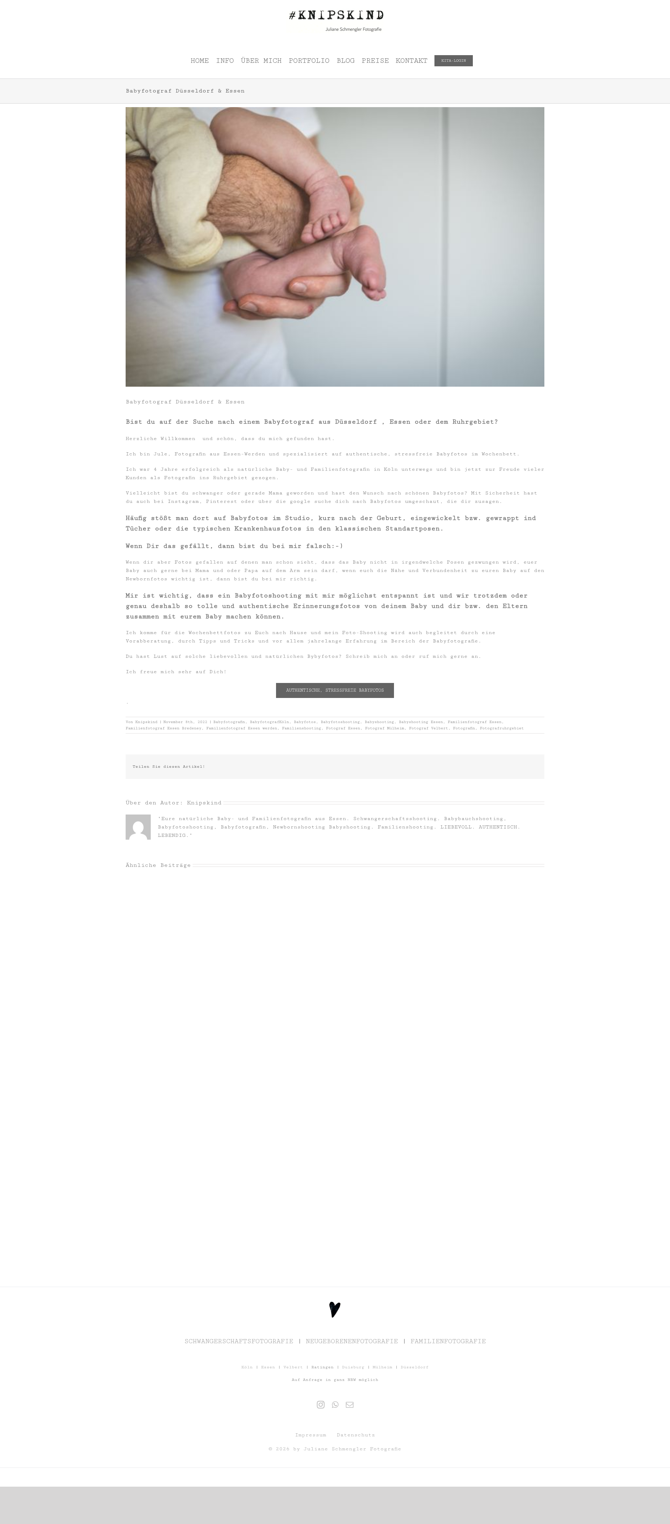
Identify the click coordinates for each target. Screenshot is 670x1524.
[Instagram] (321, 1404)
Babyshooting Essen (421, 722)
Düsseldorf (415, 1367)
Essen (268, 1367)
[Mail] (349, 1404)
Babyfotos (305, 722)
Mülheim (382, 1367)
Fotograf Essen (343, 728)
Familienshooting (301, 728)
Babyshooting (379, 722)
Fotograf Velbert (428, 728)
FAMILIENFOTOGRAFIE (448, 1341)
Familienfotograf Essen (474, 722)
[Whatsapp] (335, 1404)
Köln (247, 1367)
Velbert (293, 1367)
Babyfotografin (229, 722)
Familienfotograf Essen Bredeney (163, 728)
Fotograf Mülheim (384, 728)
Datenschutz (356, 1435)
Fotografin (464, 728)
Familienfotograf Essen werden (241, 728)
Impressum (310, 1435)
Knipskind (146, 722)
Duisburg (353, 1367)
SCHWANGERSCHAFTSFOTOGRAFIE (238, 1341)
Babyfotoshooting (340, 722)
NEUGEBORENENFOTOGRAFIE (352, 1341)
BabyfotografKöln (269, 722)
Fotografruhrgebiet (502, 728)
